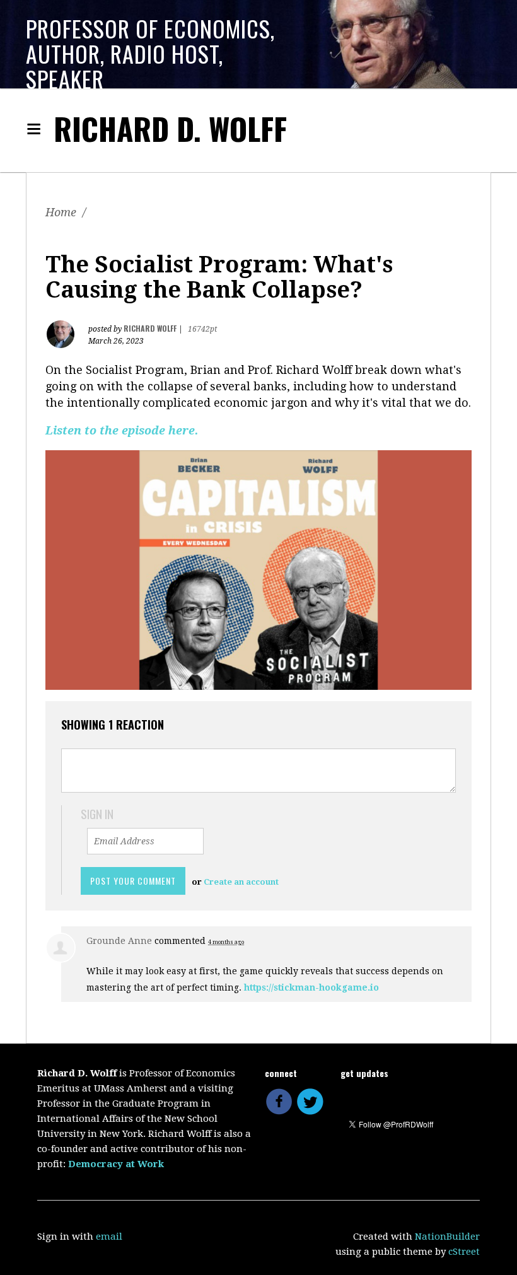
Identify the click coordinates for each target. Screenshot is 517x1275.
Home (60, 212)
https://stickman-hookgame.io (311, 987)
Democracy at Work (116, 1164)
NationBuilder (447, 1236)
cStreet (464, 1251)
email (109, 1236)
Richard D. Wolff (170, 128)
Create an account (241, 882)
